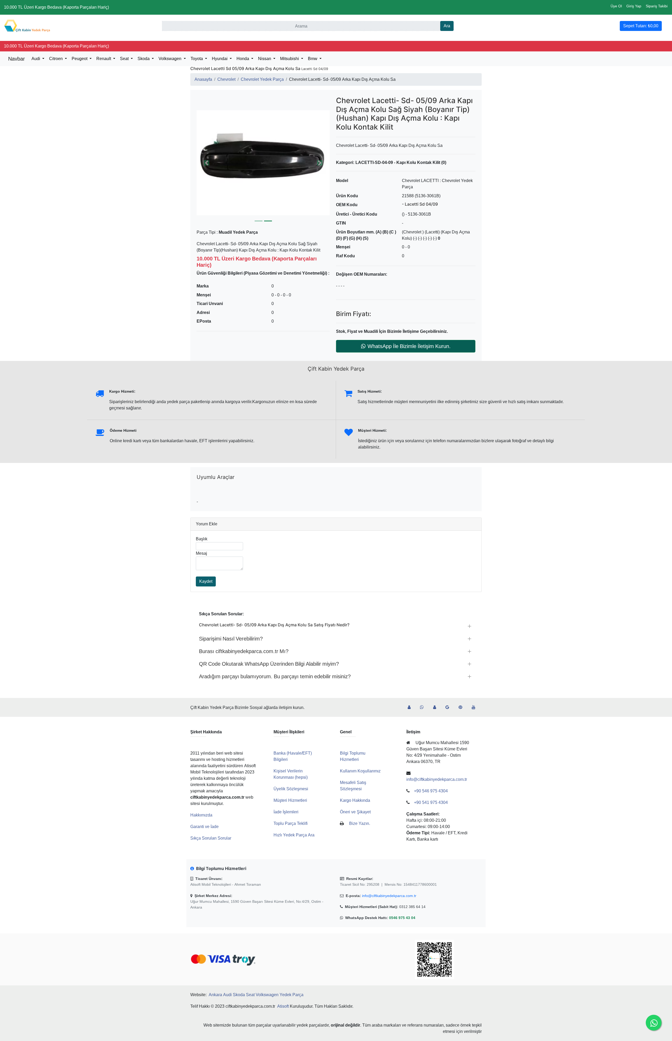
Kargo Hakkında (355, 800)
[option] (263, 162)
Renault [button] (104, 59)
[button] (263, 162)
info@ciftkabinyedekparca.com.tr (389, 895)
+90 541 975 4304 (431, 802)
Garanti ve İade (204, 827)
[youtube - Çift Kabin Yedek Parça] (476, 707)
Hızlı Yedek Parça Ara (294, 835)
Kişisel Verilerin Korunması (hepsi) (291, 774)
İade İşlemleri (286, 812)
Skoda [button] (144, 59)
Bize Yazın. (359, 823)
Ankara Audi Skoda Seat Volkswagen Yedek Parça (256, 995)
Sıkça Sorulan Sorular (210, 838)
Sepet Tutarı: (640, 26)
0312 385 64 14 (412, 906)
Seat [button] (125, 59)
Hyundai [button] (220, 59)
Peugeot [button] (80, 59)
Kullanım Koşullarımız (360, 771)
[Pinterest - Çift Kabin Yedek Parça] (462, 707)
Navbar (16, 58)
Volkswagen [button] (170, 59)
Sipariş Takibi (657, 6)
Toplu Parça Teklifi (291, 823)
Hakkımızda (201, 815)
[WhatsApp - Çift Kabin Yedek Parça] (424, 707)
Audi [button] (36, 59)
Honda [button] (243, 59)
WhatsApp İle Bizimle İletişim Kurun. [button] (409, 346)
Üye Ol (616, 6)
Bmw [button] (313, 59)
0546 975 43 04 (402, 917)
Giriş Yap (633, 6)
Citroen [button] (56, 59)
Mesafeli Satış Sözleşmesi (353, 786)
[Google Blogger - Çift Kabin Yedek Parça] (449, 707)
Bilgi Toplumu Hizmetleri (352, 756)
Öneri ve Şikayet (355, 812)
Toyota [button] (197, 59)
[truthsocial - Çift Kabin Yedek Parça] (411, 707)
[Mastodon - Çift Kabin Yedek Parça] (436, 707)
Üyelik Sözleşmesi (291, 789)
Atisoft (283, 1006)
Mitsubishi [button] (290, 59)
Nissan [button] (265, 59)
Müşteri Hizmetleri (290, 800)
